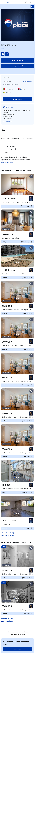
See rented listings (7, 621)
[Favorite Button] (31, 176)
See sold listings (7, 618)
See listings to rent (7, 536)
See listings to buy (7, 533)
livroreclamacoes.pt (7, 162)
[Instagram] (7, 54)
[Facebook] (2, 54)
